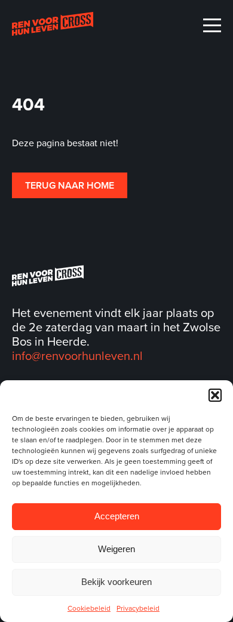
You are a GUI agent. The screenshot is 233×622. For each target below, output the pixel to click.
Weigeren (116, 549)
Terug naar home (69, 185)
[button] (215, 395)
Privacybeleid (138, 608)
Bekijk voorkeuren (116, 582)
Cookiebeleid (89, 608)
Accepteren (116, 516)
